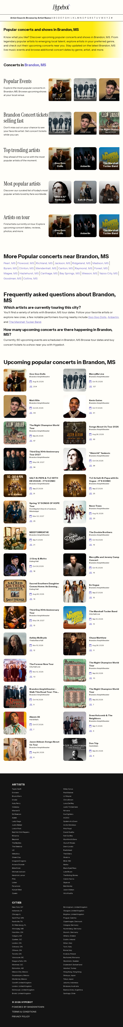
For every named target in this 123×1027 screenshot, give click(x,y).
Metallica (16, 854)
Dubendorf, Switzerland (72, 964)
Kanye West (17, 890)
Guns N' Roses (69, 843)
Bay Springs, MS (70, 273)
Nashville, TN (17, 921)
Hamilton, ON (17, 932)
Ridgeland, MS (81, 263)
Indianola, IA (17, 910)
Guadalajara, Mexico (20, 975)
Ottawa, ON (17, 950)
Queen (14, 893)
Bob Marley (67, 886)
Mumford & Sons (70, 839)
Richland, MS (44, 263)
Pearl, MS (9, 263)
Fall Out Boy (68, 836)
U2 (13, 850)
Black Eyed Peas (69, 868)
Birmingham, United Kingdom (75, 907)
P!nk (14, 879)
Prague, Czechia (69, 918)
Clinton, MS (26, 268)
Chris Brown (68, 800)
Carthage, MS (49, 273)
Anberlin (113, 317)
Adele (14, 818)
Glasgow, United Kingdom (73, 910)
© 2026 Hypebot (22, 1002)
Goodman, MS (12, 278)
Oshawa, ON (17, 946)
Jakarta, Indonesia (70, 982)
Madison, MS (100, 263)
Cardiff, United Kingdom (22, 982)
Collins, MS (30, 278)
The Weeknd (17, 846)
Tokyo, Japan (68, 979)
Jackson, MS (62, 263)
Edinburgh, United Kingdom (23, 990)
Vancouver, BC (18, 957)
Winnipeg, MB (17, 928)
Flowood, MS (25, 263)
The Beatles (16, 843)
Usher (14, 882)
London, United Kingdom (22, 986)
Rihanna (15, 836)
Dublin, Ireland (69, 939)
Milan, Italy (67, 943)
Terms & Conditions (24, 1011)
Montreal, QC (17, 964)
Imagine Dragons (19, 861)
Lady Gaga (16, 821)
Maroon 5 (16, 810)
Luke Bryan (67, 872)
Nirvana (66, 810)
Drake (14, 800)
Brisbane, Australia (71, 986)
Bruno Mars (16, 796)
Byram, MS (10, 268)
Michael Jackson (18, 872)
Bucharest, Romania (71, 957)
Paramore (16, 886)
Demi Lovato (68, 846)
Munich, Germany (70, 932)
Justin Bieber (17, 825)
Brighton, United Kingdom (73, 914)
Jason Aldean (68, 890)
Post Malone (68, 792)
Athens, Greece (69, 936)
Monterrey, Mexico (19, 979)
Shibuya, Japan (69, 975)
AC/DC (66, 818)
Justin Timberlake (70, 807)
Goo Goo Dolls (97, 317)
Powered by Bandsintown (28, 1007)
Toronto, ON (16, 954)
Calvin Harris (68, 879)
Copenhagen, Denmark (72, 921)
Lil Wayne (67, 796)
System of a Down (70, 821)
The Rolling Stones (70, 875)
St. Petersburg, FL (19, 925)
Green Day (16, 857)
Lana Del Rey (68, 803)
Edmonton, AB (17, 968)
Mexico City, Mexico (20, 972)
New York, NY (17, 907)
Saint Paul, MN (18, 918)
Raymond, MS (83, 268)
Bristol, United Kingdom (21, 993)
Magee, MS (11, 273)
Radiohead (67, 850)
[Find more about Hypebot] (61, 7)
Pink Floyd (67, 828)
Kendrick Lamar (18, 875)
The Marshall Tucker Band (25, 322)
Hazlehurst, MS (29, 273)
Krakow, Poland (69, 954)
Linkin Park (16, 828)
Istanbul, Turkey (69, 968)
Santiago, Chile (69, 993)
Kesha (65, 864)
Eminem (15, 792)
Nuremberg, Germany (72, 928)
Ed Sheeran (16, 814)
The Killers (67, 854)
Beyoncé (15, 839)
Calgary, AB (17, 936)
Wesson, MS (89, 273)
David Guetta (68, 832)
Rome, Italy (67, 950)
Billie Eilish (16, 868)
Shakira (66, 857)
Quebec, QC (17, 939)
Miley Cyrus (68, 789)
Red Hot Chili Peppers (20, 832)
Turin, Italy (67, 946)
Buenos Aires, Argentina (73, 990)
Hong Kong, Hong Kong (72, 972)
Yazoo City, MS (108, 273)
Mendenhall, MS (46, 268)
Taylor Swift (16, 789)
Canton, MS (65, 268)
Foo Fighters (68, 814)
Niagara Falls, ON (19, 961)
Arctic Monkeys (69, 825)
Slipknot (66, 882)
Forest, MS (101, 268)
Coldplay (15, 807)
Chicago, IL (16, 914)
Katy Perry (16, 803)
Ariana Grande (18, 864)
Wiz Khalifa (68, 893)
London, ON (16, 943)
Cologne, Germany (70, 925)
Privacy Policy (21, 1016)
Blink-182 (67, 861)
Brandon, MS (35, 65)
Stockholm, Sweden (71, 961)
